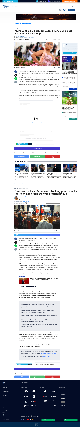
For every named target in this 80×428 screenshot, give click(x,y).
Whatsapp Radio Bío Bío (71, 419)
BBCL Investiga (44, 10)
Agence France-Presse (29, 37)
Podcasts (4, 10)
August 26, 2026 (46, 356)
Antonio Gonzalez (23, 196)
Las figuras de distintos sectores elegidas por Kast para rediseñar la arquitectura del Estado (44, 279)
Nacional (10, 10)
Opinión (38, 10)
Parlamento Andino (25, 333)
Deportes (28, 10)
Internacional (16, 10)
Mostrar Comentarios (37, 148)
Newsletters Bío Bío (42, 1)
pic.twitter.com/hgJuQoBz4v (48, 353)
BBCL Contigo (51, 10)
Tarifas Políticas (6, 419)
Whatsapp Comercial (49, 419)
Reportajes (5, 411)
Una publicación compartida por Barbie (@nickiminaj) (35, 138)
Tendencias (33, 10)
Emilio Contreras (20, 36)
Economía (22, 10)
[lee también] (24, 281)
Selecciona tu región (8, 1)
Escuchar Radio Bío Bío (70, 1)
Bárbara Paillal (26, 201)
